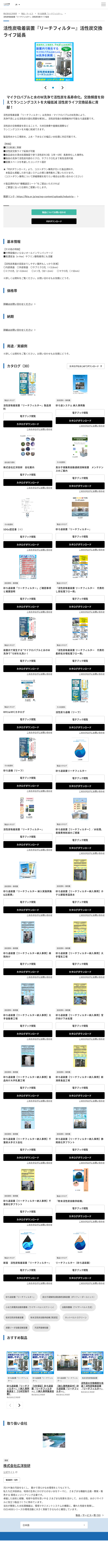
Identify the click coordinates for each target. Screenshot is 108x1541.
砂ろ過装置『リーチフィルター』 (20, 1296)
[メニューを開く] (103, 4)
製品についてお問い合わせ (54, 212)
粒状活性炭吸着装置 (14, 1317)
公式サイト (9, 1472)
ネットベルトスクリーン (76, 1317)
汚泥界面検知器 (41, 1327)
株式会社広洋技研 (16, 1465)
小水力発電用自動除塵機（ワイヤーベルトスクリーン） (30, 1307)
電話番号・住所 (12, 1480)
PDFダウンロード (54, 221)
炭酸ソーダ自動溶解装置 (16, 1327)
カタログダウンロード (28, 424)
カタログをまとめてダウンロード (84, 366)
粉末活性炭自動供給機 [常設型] (44, 1317)
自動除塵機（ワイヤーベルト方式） (78, 1307)
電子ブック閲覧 (28, 416)
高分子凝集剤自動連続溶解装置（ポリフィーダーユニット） (68, 1296)
